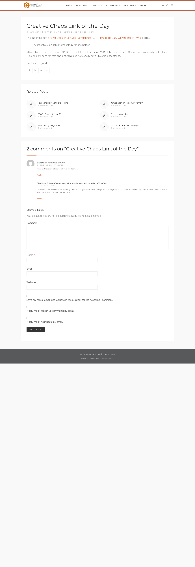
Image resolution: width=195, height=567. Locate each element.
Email (30, 268)
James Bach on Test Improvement (127, 103)
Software (130, 5)
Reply (39, 175)
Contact (111, 358)
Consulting (113, 5)
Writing (97, 5)
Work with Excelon (88, 358)
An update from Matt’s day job (125, 125)
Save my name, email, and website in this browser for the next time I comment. (70, 300)
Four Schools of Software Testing (53, 103)
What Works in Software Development (71, 37)
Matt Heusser (50, 32)
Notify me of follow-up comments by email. (50, 310)
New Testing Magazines (49, 125)
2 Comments (88, 32)
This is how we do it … (120, 114)
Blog (143, 5)
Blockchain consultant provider (51, 162)
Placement (82, 5)
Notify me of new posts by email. (45, 321)
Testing (67, 5)
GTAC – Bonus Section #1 (49, 114)
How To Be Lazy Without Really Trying (120, 37)
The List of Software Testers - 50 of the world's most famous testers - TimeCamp (72, 183)
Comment (32, 223)
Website (31, 282)
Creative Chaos (69, 32)
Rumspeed (111, 354)
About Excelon (101, 358)
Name (31, 255)
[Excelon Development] (33, 5)
